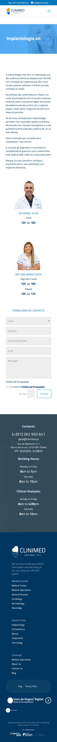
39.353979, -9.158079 (31, 451)
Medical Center (19, 585)
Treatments (17, 638)
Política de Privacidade (33, 387)
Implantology (18, 625)
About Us (16, 664)
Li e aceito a (27, 387)
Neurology (17, 608)
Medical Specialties (21, 590)
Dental (15, 634)
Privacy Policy (31, 686)
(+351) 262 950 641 (20, 3)
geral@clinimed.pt (28, 439)
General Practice (20, 594)
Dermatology (18, 603)
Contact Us (17, 668)
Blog (14, 673)
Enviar (44, 393)
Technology (17, 642)
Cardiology (17, 599)
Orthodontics (18, 629)
